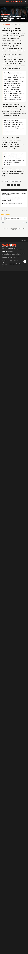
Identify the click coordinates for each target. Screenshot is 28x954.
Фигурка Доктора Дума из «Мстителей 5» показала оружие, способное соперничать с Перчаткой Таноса (12, 199)
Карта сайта (4, 264)
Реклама (4, 266)
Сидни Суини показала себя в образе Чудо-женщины (12, 204)
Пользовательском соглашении (8, 257)
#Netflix (6, 181)
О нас (3, 262)
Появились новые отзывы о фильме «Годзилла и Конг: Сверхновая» (14, 194)
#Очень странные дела (16, 181)
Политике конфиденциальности (14, 256)
